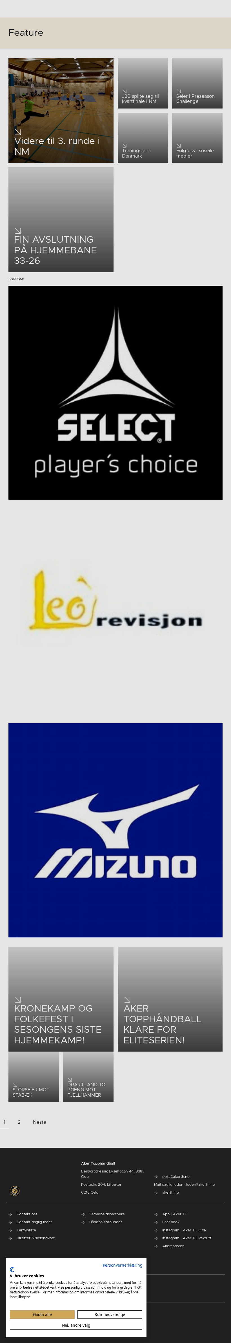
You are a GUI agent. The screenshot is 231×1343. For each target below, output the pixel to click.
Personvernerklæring (122, 1265)
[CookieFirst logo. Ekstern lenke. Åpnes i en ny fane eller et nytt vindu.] (12, 1269)
